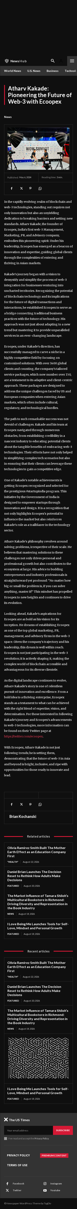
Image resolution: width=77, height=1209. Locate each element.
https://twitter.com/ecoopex (23, 736)
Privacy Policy (41, 1138)
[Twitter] (21, 188)
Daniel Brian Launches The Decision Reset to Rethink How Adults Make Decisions (34, 876)
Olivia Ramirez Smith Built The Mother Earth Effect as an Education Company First (36, 852)
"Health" (12, 861)
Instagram (56, 1183)
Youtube (55, 1190)
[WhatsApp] (40, 188)
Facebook (18, 1183)
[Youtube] (45, 1190)
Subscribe (63, 1130)
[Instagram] (45, 1184)
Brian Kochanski (22, 816)
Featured (13, 885)
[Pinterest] (30, 188)
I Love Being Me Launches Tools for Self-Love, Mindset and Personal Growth (38, 926)
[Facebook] (11, 188)
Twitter (17, 1190)
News (8, 117)
